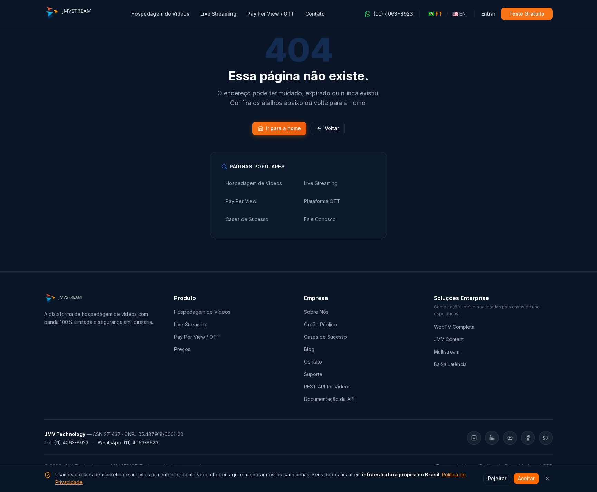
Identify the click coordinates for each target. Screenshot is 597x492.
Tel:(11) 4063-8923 (66, 442)
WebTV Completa (454, 327)
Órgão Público (320, 324)
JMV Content (449, 339)
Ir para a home (283, 128)
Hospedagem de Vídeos (160, 14)
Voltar (332, 128)
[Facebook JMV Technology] (528, 438)
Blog (309, 349)
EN (459, 14)
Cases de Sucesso (325, 337)
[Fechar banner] (547, 478)
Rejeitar (497, 478)
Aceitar (526, 478)
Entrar (488, 14)
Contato (315, 14)
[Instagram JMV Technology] (474, 438)
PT (435, 14)
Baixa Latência (450, 364)
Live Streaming (218, 14)
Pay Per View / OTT (270, 14)
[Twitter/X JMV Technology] (546, 438)
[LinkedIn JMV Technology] (492, 438)
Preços (182, 349)
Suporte (313, 374)
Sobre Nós (316, 312)
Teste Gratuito (526, 14)
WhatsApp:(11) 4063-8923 (128, 442)
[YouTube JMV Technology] (510, 438)
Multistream (446, 352)
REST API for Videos (327, 386)
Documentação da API (329, 399)
